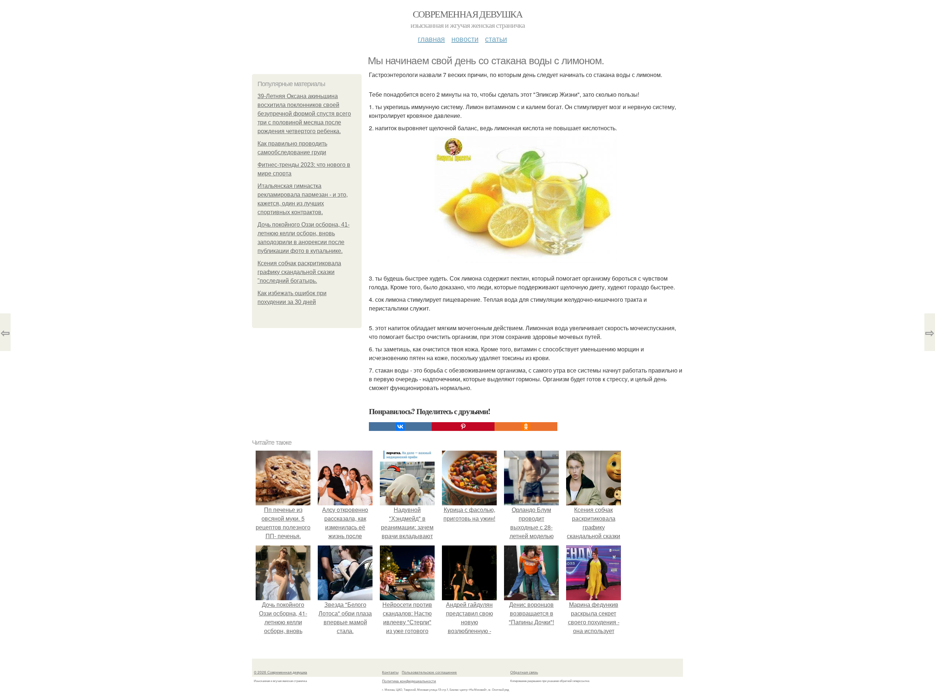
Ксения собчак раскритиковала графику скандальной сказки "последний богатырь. (299, 272)
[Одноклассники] (526, 426)
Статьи (496, 38)
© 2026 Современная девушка (280, 672)
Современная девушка (468, 14)
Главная (431, 38)
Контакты (390, 672)
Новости (464, 38)
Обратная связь (524, 672)
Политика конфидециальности (409, 680)
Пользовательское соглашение (429, 672)
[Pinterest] (463, 426)
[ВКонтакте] (400, 426)
